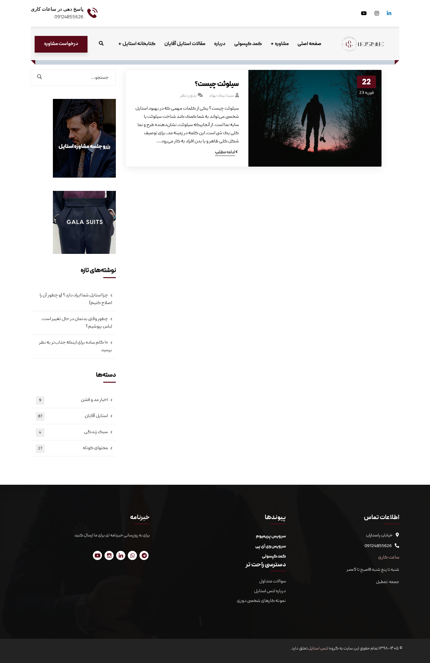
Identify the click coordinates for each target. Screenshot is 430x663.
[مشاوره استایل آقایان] (363, 44)
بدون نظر (188, 96)
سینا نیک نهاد (221, 96)
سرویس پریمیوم (271, 536)
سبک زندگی (73, 432)
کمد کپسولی (274, 556)
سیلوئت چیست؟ (217, 84)
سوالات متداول (272, 581)
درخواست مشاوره (61, 44)
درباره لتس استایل (270, 591)
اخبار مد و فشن (73, 400)
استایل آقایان (73, 416)
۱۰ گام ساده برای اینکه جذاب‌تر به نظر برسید (75, 346)
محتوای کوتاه (73, 448)
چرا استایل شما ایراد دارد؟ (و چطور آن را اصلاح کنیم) (76, 299)
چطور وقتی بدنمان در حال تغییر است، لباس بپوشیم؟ (76, 323)
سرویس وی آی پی (270, 546)
